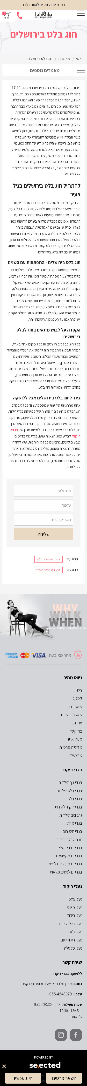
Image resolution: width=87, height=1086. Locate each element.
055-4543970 (60, 994)
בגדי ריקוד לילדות (68, 807)
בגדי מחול (74, 823)
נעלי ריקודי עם (71, 940)
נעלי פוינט (74, 907)
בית (79, 690)
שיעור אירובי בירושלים (48, 570)
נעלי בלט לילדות (69, 923)
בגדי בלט (75, 798)
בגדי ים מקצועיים (69, 856)
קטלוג (77, 698)
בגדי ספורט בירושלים (48, 559)
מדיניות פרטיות (70, 747)
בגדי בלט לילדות (69, 790)
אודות (77, 723)
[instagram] (61, 1035)
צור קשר (75, 731)
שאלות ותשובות (70, 714)
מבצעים (76, 755)
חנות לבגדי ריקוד (69, 839)
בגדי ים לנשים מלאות (66, 872)
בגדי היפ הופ (72, 831)
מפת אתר (74, 739)
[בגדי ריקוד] (43, 15)
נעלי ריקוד (74, 915)
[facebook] (76, 1035)
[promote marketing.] (45, 1065)
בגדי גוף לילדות (70, 782)
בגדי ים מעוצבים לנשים (64, 864)
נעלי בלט (75, 899)
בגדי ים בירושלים (69, 847)
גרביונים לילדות (70, 815)
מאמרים (75, 706)
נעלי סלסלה (73, 948)
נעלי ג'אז (75, 931)
